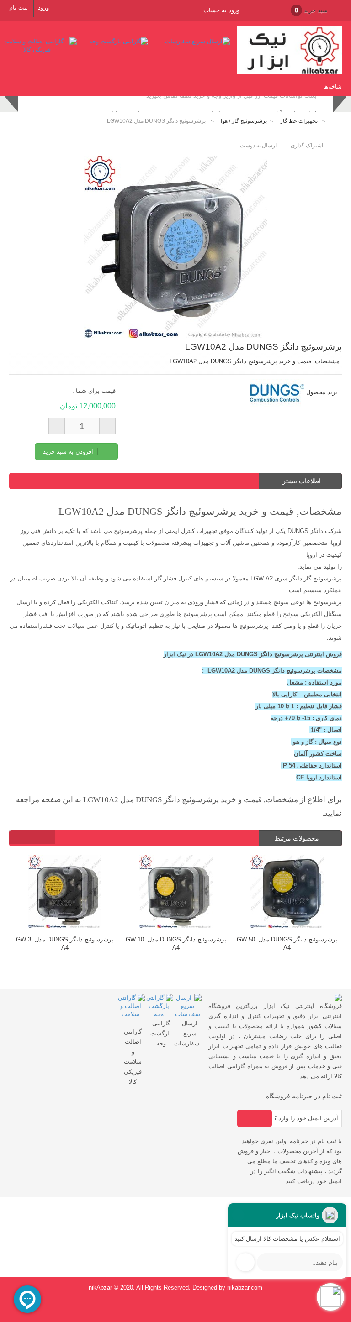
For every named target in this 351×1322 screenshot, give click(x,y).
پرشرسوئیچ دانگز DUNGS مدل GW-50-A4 (287, 943)
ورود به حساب (221, 10)
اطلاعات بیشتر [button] (301, 481)
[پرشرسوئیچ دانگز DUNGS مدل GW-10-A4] (176, 892)
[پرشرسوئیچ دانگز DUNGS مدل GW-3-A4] (65, 892)
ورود (43, 7)
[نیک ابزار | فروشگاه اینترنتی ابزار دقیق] (289, 72)
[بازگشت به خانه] (335, 121)
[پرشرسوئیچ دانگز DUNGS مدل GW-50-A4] (287, 892)
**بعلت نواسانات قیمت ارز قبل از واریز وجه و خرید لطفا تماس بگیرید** (231, 105)
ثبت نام (18, 7)
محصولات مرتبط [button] (297, 838)
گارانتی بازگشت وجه (160, 1033)
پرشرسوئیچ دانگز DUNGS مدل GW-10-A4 (176, 943)
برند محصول (321, 392)
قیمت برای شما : (94, 390)
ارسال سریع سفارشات (186, 1033)
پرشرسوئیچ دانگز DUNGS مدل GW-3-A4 (64, 943)
